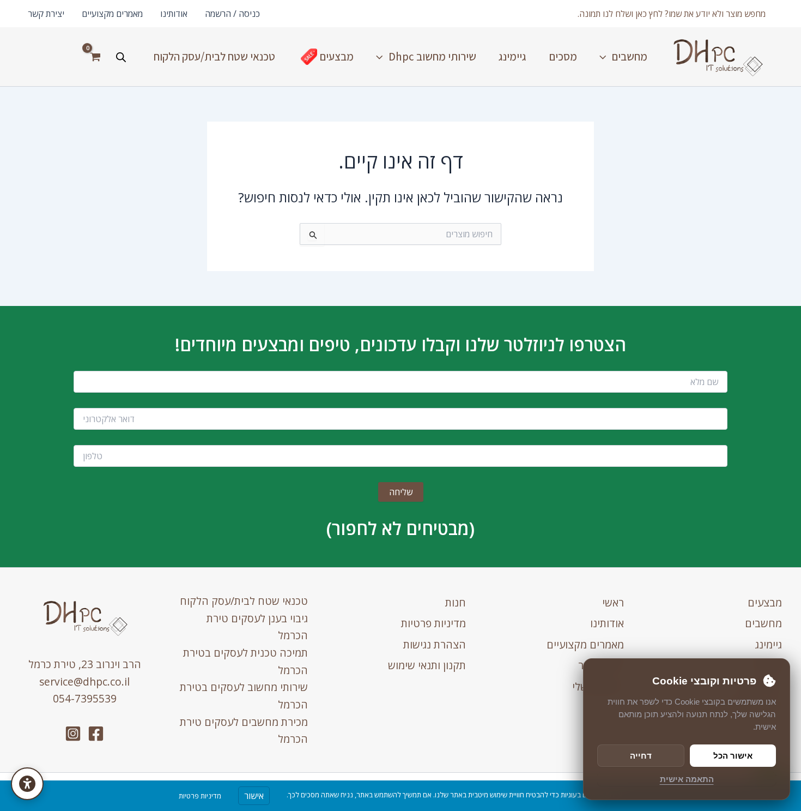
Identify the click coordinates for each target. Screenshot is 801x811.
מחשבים (763, 623)
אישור (254, 796)
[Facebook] (96, 733)
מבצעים (765, 602)
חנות (455, 602)
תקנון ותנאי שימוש (427, 665)
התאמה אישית (687, 779)
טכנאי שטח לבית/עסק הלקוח (244, 600)
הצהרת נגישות (434, 644)
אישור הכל (733, 755)
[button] (671, 13)
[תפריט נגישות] (27, 783)
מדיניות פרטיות (433, 623)
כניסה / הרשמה (232, 14)
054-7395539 (85, 698)
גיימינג (768, 644)
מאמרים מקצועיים (112, 14)
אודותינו (173, 14)
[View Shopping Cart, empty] (95, 57)
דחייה (641, 755)
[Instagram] (73, 733)
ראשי (613, 602)
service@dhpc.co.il (84, 681)
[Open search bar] (121, 57)
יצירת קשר (46, 14)
